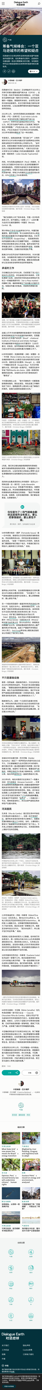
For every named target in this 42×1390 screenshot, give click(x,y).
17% (24, 795)
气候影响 (25, 1226)
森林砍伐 (18, 774)
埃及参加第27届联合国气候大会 (22, 119)
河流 (28, 1115)
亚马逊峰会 (11, 782)
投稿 (3, 1354)
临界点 (22, 798)
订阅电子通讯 (28, 1354)
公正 (11, 1320)
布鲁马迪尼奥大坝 (11, 622)
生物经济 (14, 771)
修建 (21, 335)
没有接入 (12, 175)
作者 (3, 1358)
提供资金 (12, 617)
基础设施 (22, 1115)
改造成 (33, 603)
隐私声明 (26, 1345)
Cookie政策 (27, 1349)
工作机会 (5, 1349)
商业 (11, 1288)
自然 (11, 1272)
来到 (12, 335)
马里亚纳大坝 (24, 619)
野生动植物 (6, 1201)
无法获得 (28, 172)
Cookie (28, 1380)
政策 (24, 1173)
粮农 (31, 1288)
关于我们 (5, 1345)
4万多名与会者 (15, 230)
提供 (18, 343)
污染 (11, 1304)
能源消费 (25, 1201)
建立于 (15, 821)
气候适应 (25, 1146)
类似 (3, 169)
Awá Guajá (16, 630)
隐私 (19, 1380)
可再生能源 (6, 1146)
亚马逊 (14, 1115)
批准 (18, 132)
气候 (11, 1256)
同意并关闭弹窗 (9, 1386)
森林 (31, 1320)
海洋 (31, 1272)
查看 (12, 1371)
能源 (31, 1256)
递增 (30, 246)
